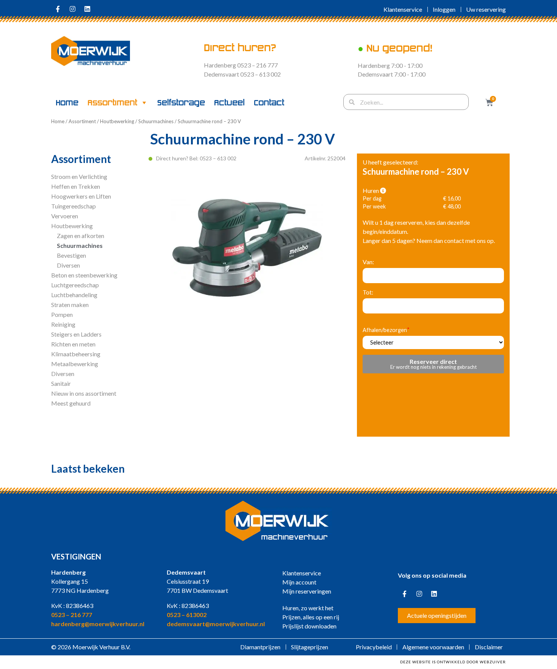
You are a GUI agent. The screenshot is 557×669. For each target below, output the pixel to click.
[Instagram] (72, 8)
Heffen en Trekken (75, 186)
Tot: (368, 292)
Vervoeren (64, 215)
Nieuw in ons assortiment (83, 393)
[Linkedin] (87, 8)
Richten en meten (73, 344)
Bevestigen (71, 255)
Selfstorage (181, 102)
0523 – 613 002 (218, 158)
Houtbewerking (117, 121)
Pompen (62, 314)
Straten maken (70, 304)
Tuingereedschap (73, 206)
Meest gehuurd (71, 403)
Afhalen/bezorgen (385, 330)
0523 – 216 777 (71, 614)
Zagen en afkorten (80, 235)
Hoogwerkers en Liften (81, 196)
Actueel (229, 102)
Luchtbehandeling (74, 294)
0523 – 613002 (187, 614)
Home (67, 102)
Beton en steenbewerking (84, 275)
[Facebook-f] (57, 8)
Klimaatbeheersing (75, 353)
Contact (269, 102)
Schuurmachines (156, 121)
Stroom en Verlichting (79, 176)
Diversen (68, 265)
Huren (371, 191)
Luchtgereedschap (75, 284)
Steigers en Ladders (76, 334)
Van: (368, 262)
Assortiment (112, 102)
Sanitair (61, 383)
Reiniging (63, 324)
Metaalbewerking (74, 363)
